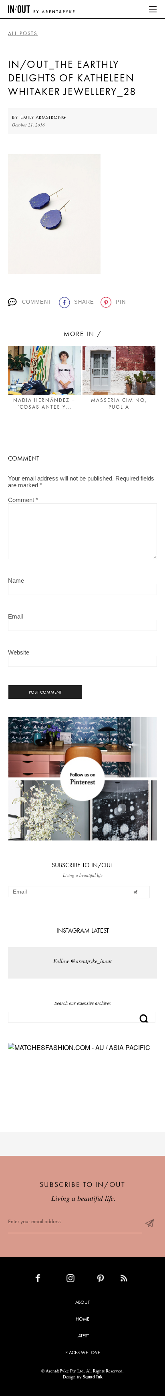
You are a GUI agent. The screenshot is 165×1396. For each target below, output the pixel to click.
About (82, 1302)
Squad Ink (93, 1377)
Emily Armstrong (43, 117)
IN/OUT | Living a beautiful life (41, 9)
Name (16, 580)
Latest (82, 1336)
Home (82, 1319)
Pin (121, 302)
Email (15, 616)
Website (18, 652)
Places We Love (82, 1352)
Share (84, 302)
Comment (37, 302)
